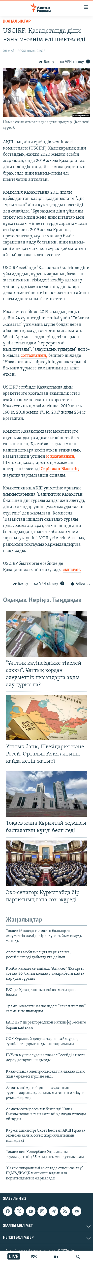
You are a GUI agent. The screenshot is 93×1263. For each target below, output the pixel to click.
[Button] (46, 62)
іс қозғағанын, (60, 456)
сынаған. (72, 570)
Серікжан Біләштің (60, 469)
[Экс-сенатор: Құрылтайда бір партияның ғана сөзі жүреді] (46, 863)
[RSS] (65, 1211)
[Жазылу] (76, 1211)
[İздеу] (78, 1257)
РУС (34, 1257)
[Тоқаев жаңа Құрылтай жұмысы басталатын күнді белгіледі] (46, 794)
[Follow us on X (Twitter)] (19, 1211)
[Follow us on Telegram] (53, 1211)
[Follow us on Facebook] (7, 1211)
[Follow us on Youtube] (30, 1211)
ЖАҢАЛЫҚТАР (17, 21)
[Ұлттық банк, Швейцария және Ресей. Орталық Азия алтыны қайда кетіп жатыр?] (46, 717)
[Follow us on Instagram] (42, 1211)
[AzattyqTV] (55, 1257)
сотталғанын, (34, 356)
